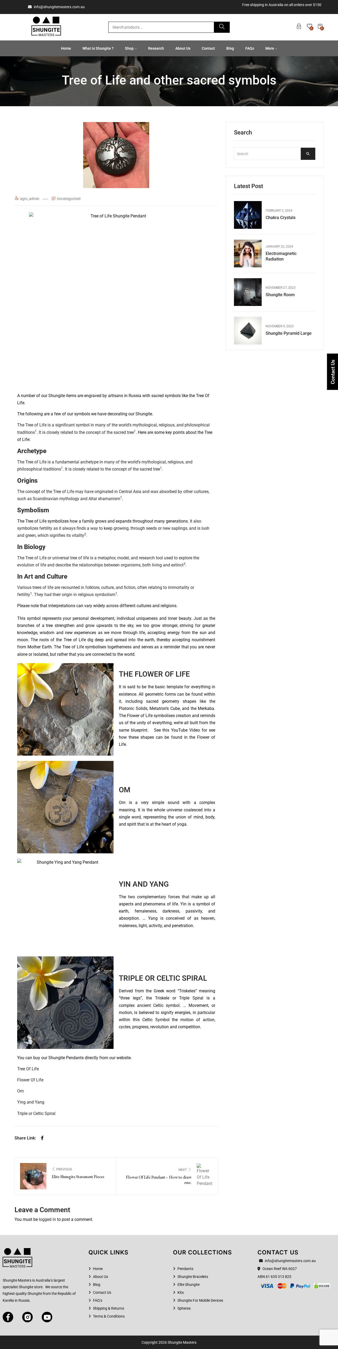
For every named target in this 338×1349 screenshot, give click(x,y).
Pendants (185, 1269)
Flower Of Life (30, 1079)
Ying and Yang (30, 1102)
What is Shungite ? (98, 48)
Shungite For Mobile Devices (200, 1300)
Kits (180, 1292)
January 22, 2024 (279, 246)
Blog (230, 48)
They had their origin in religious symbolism (74, 594)
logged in (47, 1219)
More (270, 48)
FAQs (249, 48)
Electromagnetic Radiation (281, 256)
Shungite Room (280, 294)
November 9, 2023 (280, 326)
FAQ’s (97, 1300)
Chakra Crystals (280, 217)
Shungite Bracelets (192, 1276)
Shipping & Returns (108, 1308)
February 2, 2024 (279, 210)
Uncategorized (69, 199)
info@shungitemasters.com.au (59, 7)
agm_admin (30, 199)
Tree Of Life (28, 1068)
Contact (208, 48)
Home (66, 48)
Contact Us (102, 1292)
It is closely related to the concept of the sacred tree (86, 432)
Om (20, 1091)
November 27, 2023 (280, 288)
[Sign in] (299, 27)
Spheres (184, 1308)
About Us (182, 48)
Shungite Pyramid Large (289, 333)
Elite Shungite (188, 1284)
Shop (129, 48)
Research (156, 48)
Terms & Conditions (109, 1316)
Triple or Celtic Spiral (36, 1113)
